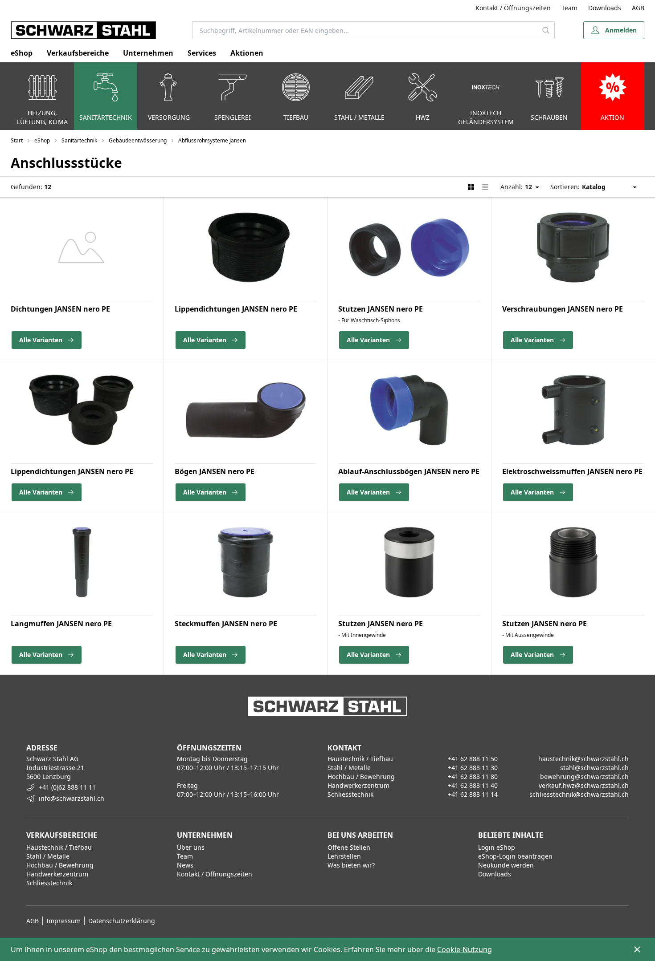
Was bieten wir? (351, 865)
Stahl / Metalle (48, 856)
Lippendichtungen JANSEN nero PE (236, 309)
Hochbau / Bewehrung (60, 865)
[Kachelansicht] (471, 186)
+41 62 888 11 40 (473, 785)
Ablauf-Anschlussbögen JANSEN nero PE (408, 471)
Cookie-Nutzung (464, 949)
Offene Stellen (349, 847)
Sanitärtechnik (79, 140)
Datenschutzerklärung (121, 920)
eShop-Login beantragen (515, 856)
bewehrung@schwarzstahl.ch (584, 776)
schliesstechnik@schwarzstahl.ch (579, 794)
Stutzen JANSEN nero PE (380, 309)
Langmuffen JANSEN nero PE (61, 624)
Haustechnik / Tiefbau (59, 847)
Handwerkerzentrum (57, 874)
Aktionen (246, 53)
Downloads (604, 8)
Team (569, 8)
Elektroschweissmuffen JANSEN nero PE (572, 471)
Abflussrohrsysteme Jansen (212, 140)
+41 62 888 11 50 (473, 758)
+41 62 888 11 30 (473, 767)
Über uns (191, 847)
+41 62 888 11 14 (473, 794)
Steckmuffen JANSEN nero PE (226, 624)
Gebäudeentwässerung (138, 140)
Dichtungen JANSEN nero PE (60, 309)
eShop (22, 53)
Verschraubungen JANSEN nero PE (562, 309)
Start (17, 140)
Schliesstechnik (49, 883)
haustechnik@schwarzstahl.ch (583, 758)
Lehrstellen (344, 856)
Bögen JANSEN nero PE (214, 471)
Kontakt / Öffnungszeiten (513, 8)
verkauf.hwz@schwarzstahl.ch (584, 785)
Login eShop (496, 847)
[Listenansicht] (485, 186)
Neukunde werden (506, 865)
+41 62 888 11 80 (473, 776)
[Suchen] (546, 30)
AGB (638, 8)
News (185, 865)
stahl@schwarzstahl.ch (594, 767)
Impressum (63, 920)
